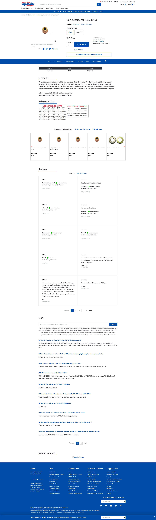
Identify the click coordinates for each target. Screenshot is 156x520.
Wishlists (116, 1)
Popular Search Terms (93, 491)
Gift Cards (109, 486)
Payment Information (54, 476)
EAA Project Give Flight (93, 484)
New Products (110, 488)
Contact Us (132, 1)
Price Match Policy (53, 479)
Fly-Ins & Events (91, 488)
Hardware (28, 15)
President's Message (73, 486)
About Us (70, 472)
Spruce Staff (71, 491)
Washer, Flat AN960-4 (113, 148)
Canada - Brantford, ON (36, 483)
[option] (45, 31)
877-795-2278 (38, 472)
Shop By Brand (39, 8)
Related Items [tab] (97, 129)
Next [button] (124, 146)
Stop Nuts (39, 15)
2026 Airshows (91, 472)
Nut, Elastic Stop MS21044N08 (55, 148)
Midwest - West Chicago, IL (37, 489)
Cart (131, 4)
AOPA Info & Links (92, 476)
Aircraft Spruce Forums (93, 474)
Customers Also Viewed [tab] (82, 129)
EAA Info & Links (91, 479)
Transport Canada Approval (75, 493)
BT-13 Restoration (72, 476)
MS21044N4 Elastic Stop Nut (96, 148)
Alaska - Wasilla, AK (35, 491)
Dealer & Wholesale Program (56, 474)
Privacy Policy (52, 481)
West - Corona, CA (35, 487)
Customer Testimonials (74, 481)
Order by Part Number (62, 8)
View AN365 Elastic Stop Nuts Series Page (90, 54)
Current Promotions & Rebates (114, 479)
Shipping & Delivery (54, 488)
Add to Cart (82, 44)
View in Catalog (96, 61)
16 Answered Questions (86, 24)
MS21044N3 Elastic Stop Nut (77, 148)
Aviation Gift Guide (111, 472)
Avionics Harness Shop (112, 474)
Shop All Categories (26, 8)
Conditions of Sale (54, 491)
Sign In (122, 4)
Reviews (80, 61)
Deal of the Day (110, 484)
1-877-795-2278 (124, 1)
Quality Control (53, 484)
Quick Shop (40, 156)
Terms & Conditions (54, 493)
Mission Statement (73, 484)
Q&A (87, 61)
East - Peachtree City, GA (36, 485)
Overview (59, 61)
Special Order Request (112, 491)
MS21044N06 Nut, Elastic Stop (38, 148)
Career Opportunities (73, 479)
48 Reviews (76, 24)
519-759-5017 (37, 474)
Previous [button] (31, 146)
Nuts (34, 15)
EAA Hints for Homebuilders (94, 481)
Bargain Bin (109, 476)
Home (23, 15)
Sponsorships (72, 488)
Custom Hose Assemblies (113, 481)
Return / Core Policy (54, 486)
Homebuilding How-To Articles (95, 493)
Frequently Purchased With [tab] (63, 129)
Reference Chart (70, 61)
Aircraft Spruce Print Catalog (75, 474)
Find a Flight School (92, 486)
